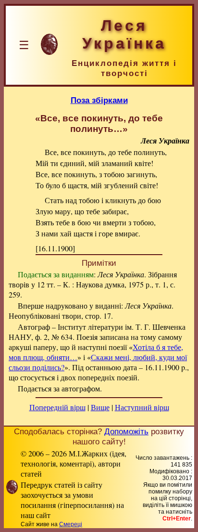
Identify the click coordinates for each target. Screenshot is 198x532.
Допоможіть (126, 431)
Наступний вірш (142, 407)
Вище (100, 407)
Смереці (70, 524)
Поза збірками (99, 100)
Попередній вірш (57, 407)
